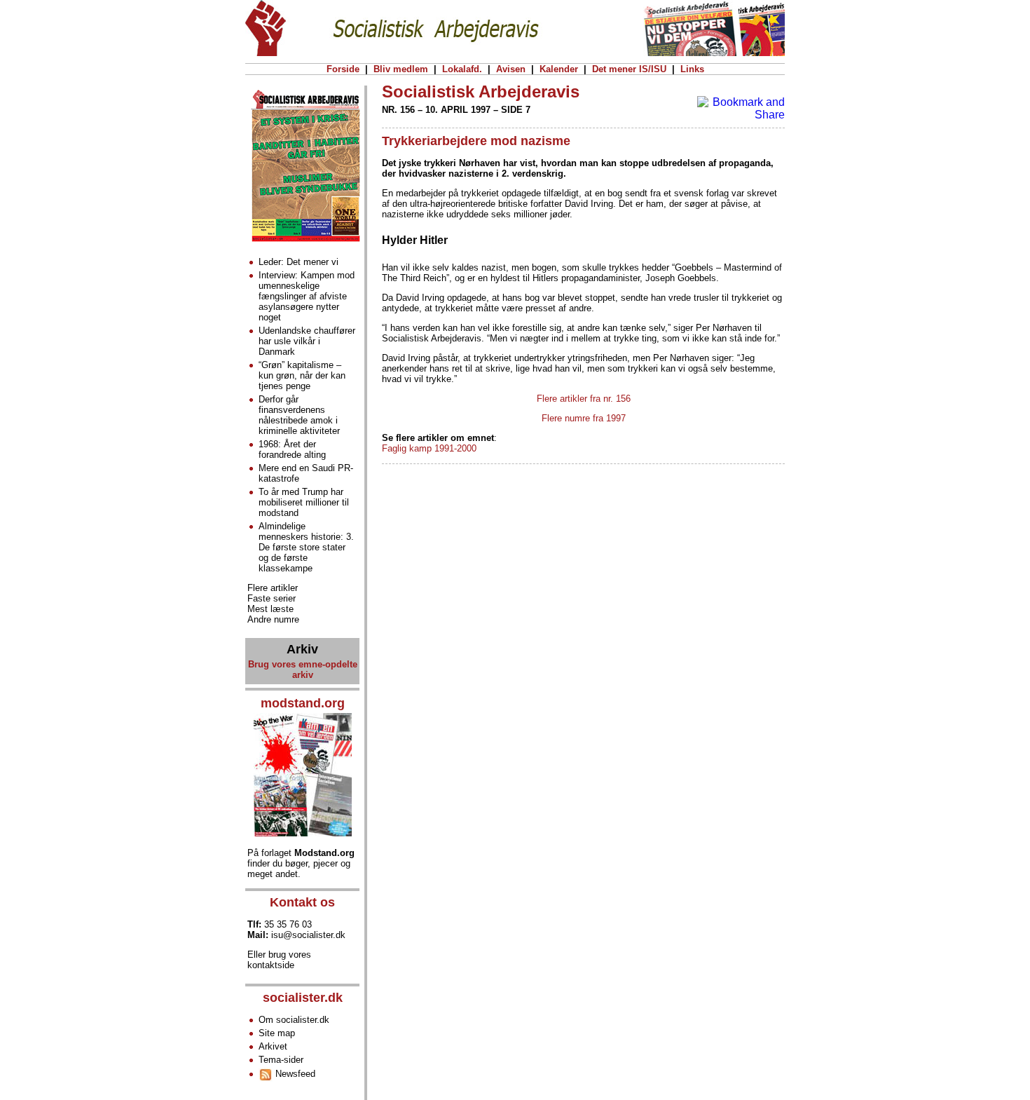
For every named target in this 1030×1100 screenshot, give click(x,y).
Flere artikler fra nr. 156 (584, 398)
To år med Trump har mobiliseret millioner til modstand (304, 502)
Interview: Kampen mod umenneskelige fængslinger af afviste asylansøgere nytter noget (307, 296)
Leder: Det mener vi (298, 262)
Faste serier (271, 598)
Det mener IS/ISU (629, 69)
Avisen (510, 69)
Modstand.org (324, 853)
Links (692, 69)
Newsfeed (294, 1073)
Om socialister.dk (294, 1019)
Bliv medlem (401, 69)
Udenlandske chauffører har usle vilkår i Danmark (307, 341)
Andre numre (273, 619)
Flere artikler (272, 588)
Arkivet (273, 1046)
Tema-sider (281, 1059)
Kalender (559, 69)
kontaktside (270, 965)
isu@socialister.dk (308, 935)
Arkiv (302, 649)
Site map (277, 1033)
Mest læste (270, 609)
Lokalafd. (462, 69)
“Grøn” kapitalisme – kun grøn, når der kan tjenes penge (302, 375)
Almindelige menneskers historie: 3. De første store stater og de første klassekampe (306, 547)
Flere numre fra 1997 (584, 418)
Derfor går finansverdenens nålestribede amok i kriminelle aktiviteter (299, 415)
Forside (343, 69)
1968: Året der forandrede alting (292, 449)
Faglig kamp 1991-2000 (429, 448)
